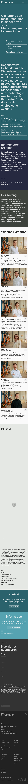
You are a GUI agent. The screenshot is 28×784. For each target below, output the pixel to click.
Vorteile (3, 744)
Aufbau (16, 742)
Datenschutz (10, 780)
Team (15, 762)
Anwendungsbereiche (6, 747)
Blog (2, 749)
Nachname (3, 671)
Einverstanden (9, 684)
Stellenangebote (18, 758)
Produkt (16, 740)
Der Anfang (17, 760)
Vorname (3, 667)
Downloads (3, 756)
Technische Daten (18, 744)
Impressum (3, 780)
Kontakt (3, 768)
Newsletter (3, 772)
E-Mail (2, 676)
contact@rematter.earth (9, 733)
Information (4, 770)
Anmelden (5, 706)
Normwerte (17, 745)
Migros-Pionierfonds (8, 549)
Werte (15, 756)
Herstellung (4, 745)
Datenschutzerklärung (14, 686)
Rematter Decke (5, 742)
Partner (16, 764)
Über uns (16, 754)
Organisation (3, 662)
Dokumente (4, 754)
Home (2, 740)
